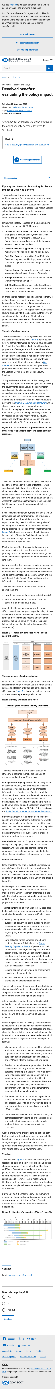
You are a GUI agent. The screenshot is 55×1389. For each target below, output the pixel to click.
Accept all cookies (27, 34)
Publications (15, 77)
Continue (8, 1319)
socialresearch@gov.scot (20, 1275)
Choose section (10, 178)
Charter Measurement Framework (31, 403)
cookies (13, 4)
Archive (19, 1351)
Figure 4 (20, 1159)
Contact (29, 1351)
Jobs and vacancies (28, 1357)
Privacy (43, 1357)
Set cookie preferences (27, 49)
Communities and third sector (19, 110)
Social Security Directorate (23, 107)
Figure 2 (6, 532)
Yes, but (11, 1310)
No (8, 1303)
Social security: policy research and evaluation (27, 144)
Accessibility (7, 1351)
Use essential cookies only (27, 43)
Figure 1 (34, 339)
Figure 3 (19, 691)
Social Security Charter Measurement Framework (29, 811)
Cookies (39, 1351)
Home (4, 77)
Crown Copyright (9, 1357)
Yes (9, 1297)
